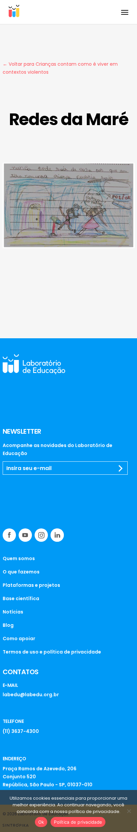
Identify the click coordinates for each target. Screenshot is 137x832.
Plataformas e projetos (31, 585)
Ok (41, 822)
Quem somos (19, 558)
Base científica (21, 598)
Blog (8, 625)
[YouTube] (25, 535)
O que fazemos (21, 571)
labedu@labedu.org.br (31, 694)
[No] (128, 811)
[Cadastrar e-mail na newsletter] (120, 468)
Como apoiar (19, 638)
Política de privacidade (78, 822)
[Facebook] (9, 535)
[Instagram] (41, 535)
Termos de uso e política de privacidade (52, 652)
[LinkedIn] (57, 535)
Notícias (13, 611)
